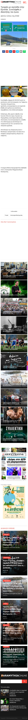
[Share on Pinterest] (14, 51)
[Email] (20, 51)
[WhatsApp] (24, 51)
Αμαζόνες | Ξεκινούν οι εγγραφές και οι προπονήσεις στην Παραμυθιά (12, 348)
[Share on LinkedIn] (10, 51)
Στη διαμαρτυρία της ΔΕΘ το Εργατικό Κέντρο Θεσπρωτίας (12, 312)
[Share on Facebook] (3, 51)
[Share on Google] (7, 51)
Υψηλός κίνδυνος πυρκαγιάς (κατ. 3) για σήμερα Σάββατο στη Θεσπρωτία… (13, 403)
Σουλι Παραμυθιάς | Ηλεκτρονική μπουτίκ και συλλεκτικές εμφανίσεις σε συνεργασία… (14, 439)
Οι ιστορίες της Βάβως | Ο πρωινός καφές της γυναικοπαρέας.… (13, 330)
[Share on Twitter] (17, 51)
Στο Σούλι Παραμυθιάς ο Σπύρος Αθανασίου (13, 295)
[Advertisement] (14, 72)
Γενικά (6, 215)
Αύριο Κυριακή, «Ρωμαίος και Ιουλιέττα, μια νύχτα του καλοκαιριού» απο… (14, 366)
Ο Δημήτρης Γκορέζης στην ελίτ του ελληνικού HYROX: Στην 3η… (12, 421)
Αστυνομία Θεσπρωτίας (16, 215)
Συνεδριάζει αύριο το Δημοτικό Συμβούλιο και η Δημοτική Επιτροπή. (13, 276)
